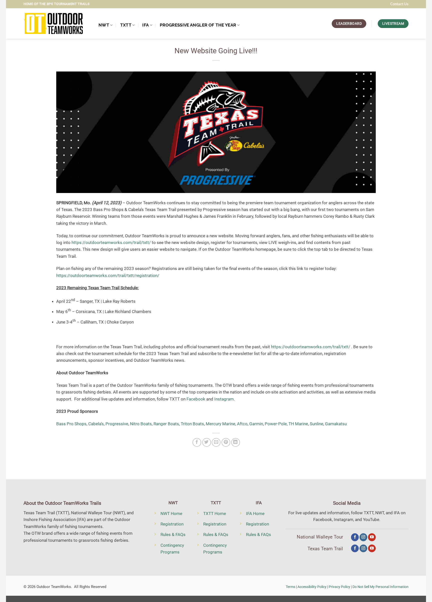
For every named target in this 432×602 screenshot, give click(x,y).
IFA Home (255, 513)
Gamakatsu (336, 423)
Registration (172, 524)
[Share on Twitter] (206, 442)
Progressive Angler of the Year (198, 25)
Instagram (224, 399)
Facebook (195, 399)
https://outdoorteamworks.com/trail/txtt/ (111, 242)
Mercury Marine (220, 423)
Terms (290, 587)
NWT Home (171, 513)
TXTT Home (214, 513)
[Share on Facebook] (196, 442)
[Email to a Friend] (216, 442)
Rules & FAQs (173, 534)
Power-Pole (276, 423)
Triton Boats (192, 423)
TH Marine (298, 423)
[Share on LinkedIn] (235, 442)
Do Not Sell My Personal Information (380, 587)
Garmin (256, 423)
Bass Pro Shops (71, 423)
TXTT (126, 25)
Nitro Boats (141, 423)
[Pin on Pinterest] (226, 442)
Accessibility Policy (312, 587)
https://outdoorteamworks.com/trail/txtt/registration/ (107, 275)
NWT (103, 25)
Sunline (316, 423)
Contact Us (399, 4)
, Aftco (241, 423)
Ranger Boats (166, 423)
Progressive (117, 423)
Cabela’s (96, 423)
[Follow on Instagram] (363, 537)
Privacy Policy (339, 587)
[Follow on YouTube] (372, 537)
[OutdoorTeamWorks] (57, 23)
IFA (145, 25)
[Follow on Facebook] (355, 537)
